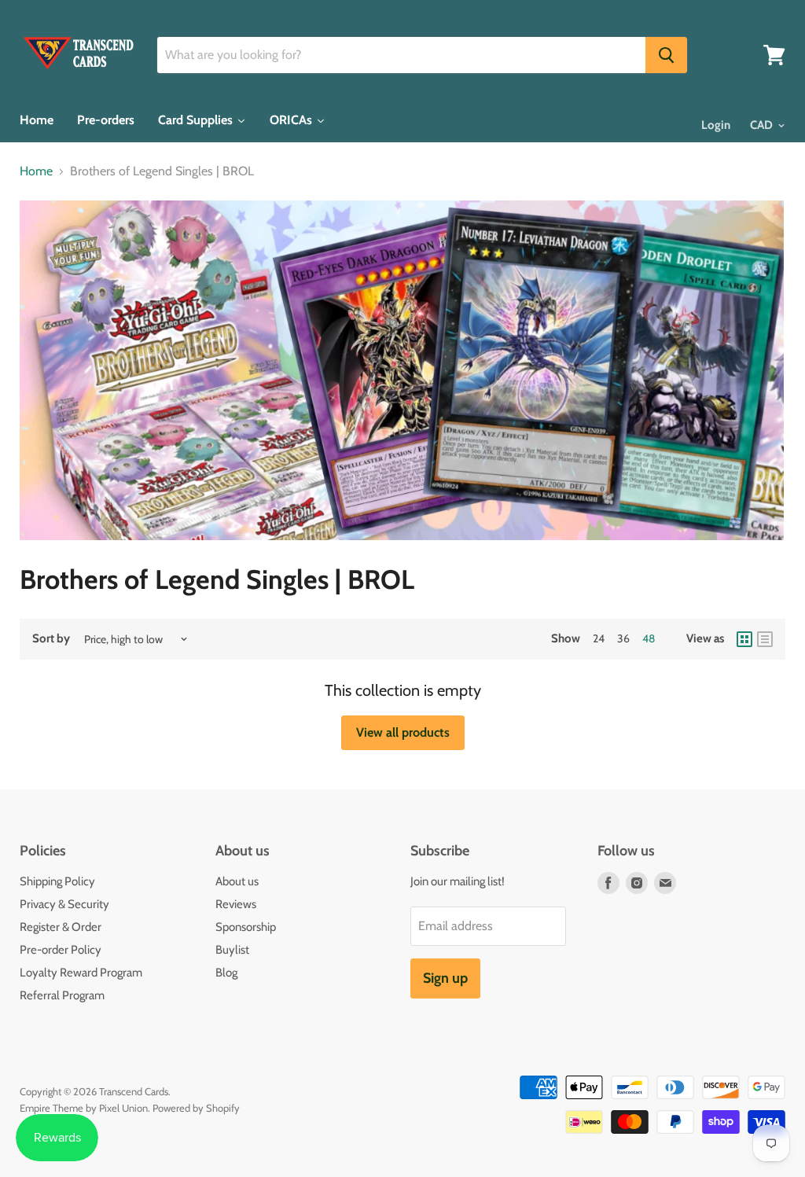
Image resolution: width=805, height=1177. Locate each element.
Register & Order (60, 927)
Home (36, 171)
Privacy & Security (64, 904)
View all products (403, 732)
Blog (226, 973)
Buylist (232, 950)
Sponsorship (245, 927)
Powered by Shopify (196, 1108)
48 (648, 638)
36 (623, 638)
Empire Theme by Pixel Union (84, 1108)
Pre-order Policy (60, 950)
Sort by (51, 639)
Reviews (235, 904)
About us (237, 881)
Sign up (445, 978)
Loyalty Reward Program (81, 973)
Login (715, 125)
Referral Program (62, 995)
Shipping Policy (57, 881)
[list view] (765, 639)
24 (599, 638)
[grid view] (744, 639)
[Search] (666, 55)
